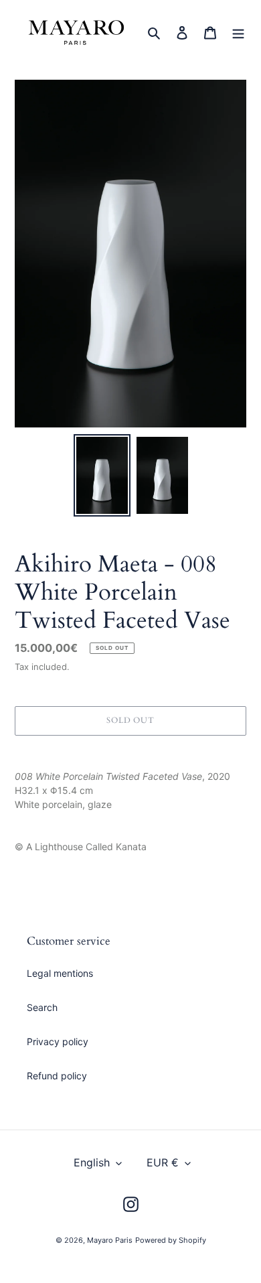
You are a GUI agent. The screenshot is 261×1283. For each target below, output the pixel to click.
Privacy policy (57, 1041)
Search (42, 1007)
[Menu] (238, 32)
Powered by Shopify (170, 1240)
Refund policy (57, 1075)
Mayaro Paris (110, 1240)
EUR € (163, 1162)
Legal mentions (60, 973)
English (92, 1162)
